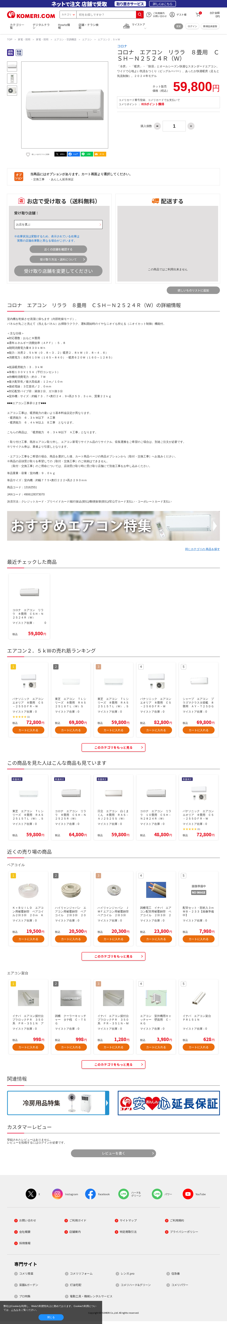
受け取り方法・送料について (58, 259)
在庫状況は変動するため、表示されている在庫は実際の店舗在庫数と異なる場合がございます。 (48, 238)
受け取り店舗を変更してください (58, 270)
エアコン (87, 39)
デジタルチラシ (41, 26)
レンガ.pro (127, 1273)
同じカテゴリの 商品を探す (202, 549)
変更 (178, 26)
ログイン (192, 26)
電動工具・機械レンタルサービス (91, 1296)
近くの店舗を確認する (58, 249)
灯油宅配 (75, 1284)
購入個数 (146, 126)
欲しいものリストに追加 (193, 290)
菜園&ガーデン (28, 1284)
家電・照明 (24, 39)
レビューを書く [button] (113, 1153)
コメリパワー (179, 1284)
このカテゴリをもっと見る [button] (113, 747)
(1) (28, 717)
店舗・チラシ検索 (88, 26)
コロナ (122, 46)
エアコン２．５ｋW (109, 39)
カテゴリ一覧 (17, 26)
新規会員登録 (210, 26)
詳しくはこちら (162, 3)
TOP (9, 39)
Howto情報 (64, 26)
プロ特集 (25, 1296)
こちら (14, 1309)
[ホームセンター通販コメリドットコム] (31, 17)
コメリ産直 (26, 1273)
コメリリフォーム (81, 1273)
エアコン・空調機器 (65, 39)
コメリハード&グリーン (136, 1284)
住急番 (175, 1273)
